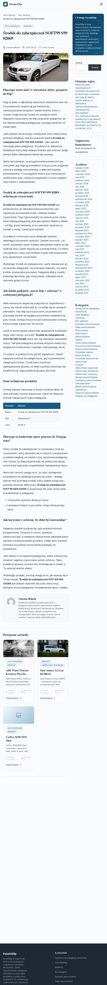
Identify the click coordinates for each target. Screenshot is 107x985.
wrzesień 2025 (82, 202)
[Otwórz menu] (101, 4)
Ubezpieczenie (82, 383)
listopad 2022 (81, 293)
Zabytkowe (80, 389)
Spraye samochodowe (86, 377)
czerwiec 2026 (82, 174)
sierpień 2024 (82, 239)
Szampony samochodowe (88, 380)
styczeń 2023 (81, 286)
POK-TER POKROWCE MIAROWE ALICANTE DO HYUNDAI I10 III (88, 125)
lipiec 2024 (80, 243)
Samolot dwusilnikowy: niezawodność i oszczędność (86, 109)
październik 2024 (83, 233)
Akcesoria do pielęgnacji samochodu (71, 958)
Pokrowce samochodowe (88, 346)
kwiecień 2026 (82, 180)
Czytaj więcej (12, 698)
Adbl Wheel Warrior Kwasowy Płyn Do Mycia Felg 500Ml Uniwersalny (17, 675)
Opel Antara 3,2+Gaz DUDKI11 (52, 672)
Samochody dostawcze (86, 371)
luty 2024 (80, 255)
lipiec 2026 (80, 171)
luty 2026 (80, 186)
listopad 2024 (82, 230)
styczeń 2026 (81, 189)
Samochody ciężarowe (86, 368)
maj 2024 (79, 249)
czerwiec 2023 (82, 280)
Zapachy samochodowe (87, 393)
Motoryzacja (81, 330)
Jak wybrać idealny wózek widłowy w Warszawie (85, 100)
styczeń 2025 (81, 224)
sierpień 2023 (81, 274)
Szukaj (78, 62)
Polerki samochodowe (86, 349)
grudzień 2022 (82, 289)
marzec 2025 (81, 218)
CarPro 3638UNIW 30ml (16, 739)
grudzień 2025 (82, 193)
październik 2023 (83, 268)
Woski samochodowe (85, 386)
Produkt (28, 26)
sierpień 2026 (81, 168)
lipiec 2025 (80, 208)
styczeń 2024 (82, 258)
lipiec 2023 (80, 277)
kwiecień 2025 (82, 214)
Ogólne (78, 339)
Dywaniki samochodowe (87, 324)
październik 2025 (83, 199)
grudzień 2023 (82, 261)
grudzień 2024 (82, 227)
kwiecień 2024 (82, 252)
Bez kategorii (81, 321)
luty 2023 (79, 283)
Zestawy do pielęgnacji (86, 396)
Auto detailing (12, 26)
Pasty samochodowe (85, 343)
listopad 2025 (81, 196)
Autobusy (80, 318)
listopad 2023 (81, 264)
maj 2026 (79, 177)
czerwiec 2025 (82, 211)
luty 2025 (79, 221)
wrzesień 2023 (82, 271)
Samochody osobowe (52, 665)
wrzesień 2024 (82, 236)
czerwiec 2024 (82, 246)
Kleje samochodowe (85, 327)
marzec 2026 (81, 183)
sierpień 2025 (81, 205)
